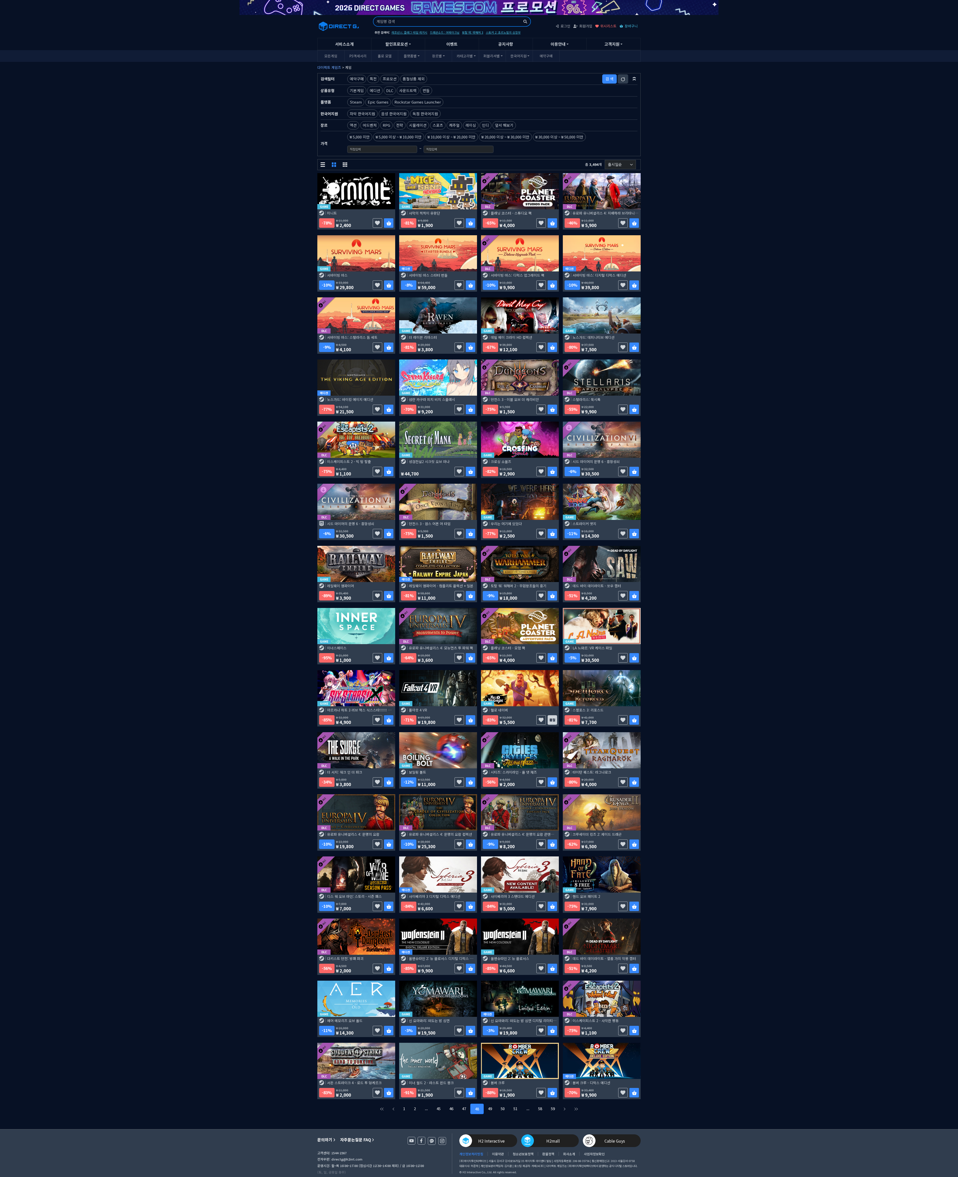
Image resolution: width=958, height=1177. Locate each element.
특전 (373, 78)
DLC (389, 90)
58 (540, 1108)
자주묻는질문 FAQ (355, 1140)
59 (553, 1108)
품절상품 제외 (414, 78)
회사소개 (569, 1154)
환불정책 (548, 1154)
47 (464, 1108)
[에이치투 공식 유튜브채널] (411, 1141)
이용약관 (498, 1154)
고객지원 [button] (611, 44)
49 (490, 1108)
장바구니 (631, 25)
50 (503, 1108)
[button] (634, 79)
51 (515, 1108)
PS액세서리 (357, 55)
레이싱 (471, 125)
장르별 (437, 55)
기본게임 (357, 90)
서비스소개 (344, 44)
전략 (399, 125)
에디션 (375, 90)
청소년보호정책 (523, 1154)
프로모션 (390, 78)
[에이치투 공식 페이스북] (421, 1141)
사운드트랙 (408, 90)
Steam (356, 102)
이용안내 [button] (558, 44)
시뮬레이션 (418, 125)
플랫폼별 (410, 55)
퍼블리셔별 (491, 55)
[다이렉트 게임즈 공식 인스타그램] (442, 1141)
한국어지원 (518, 55)
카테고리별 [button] (465, 55)
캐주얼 (454, 125)
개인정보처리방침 (471, 1154)
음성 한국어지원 (394, 113)
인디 (485, 125)
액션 (353, 125)
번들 (426, 90)
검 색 (609, 78)
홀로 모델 (385, 55)
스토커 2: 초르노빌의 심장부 (503, 32)
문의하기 (324, 1140)
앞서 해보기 (504, 125)
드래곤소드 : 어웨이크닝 (445, 32)
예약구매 (546, 55)
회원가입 (585, 25)
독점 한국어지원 (425, 113)
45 (439, 1108)
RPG (386, 125)
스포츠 (438, 125)
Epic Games (378, 102)
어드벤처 (370, 125)
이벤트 (452, 44)
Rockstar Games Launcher (417, 102)
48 (477, 1108)
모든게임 (330, 55)
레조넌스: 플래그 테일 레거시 (409, 32)
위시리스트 (608, 25)
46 (451, 1108)
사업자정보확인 (594, 1154)
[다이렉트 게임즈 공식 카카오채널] (432, 1141)
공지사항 (505, 44)
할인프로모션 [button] (396, 44)
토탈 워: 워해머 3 (472, 32)
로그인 (565, 25)
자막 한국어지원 (362, 113)
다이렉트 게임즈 (329, 67)
